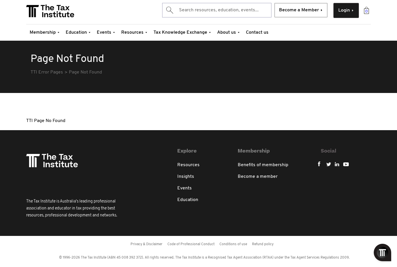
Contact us (257, 32)
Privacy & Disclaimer (146, 244)
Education (76, 32)
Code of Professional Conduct (190, 244)
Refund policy (262, 244)
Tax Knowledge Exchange (180, 32)
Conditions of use (233, 244)
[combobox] (216, 10)
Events (104, 32)
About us (226, 32)
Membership (43, 32)
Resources (132, 32)
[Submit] (169, 10)
